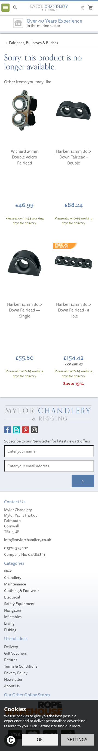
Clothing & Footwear (21, 590)
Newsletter (13, 679)
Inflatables (13, 616)
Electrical (12, 597)
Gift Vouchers (15, 653)
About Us (12, 686)
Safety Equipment (19, 603)
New (8, 571)
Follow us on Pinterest (25, 429)
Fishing (10, 630)
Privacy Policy (15, 673)
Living (9, 623)
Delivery (11, 646)
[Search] (15, 8)
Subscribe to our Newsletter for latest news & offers (47, 441)
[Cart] (90, 7)
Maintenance (15, 584)
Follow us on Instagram (34, 429)
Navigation (13, 610)
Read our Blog (16, 429)
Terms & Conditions (20, 666)
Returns (10, 660)
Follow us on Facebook (7, 429)
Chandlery (12, 577)
